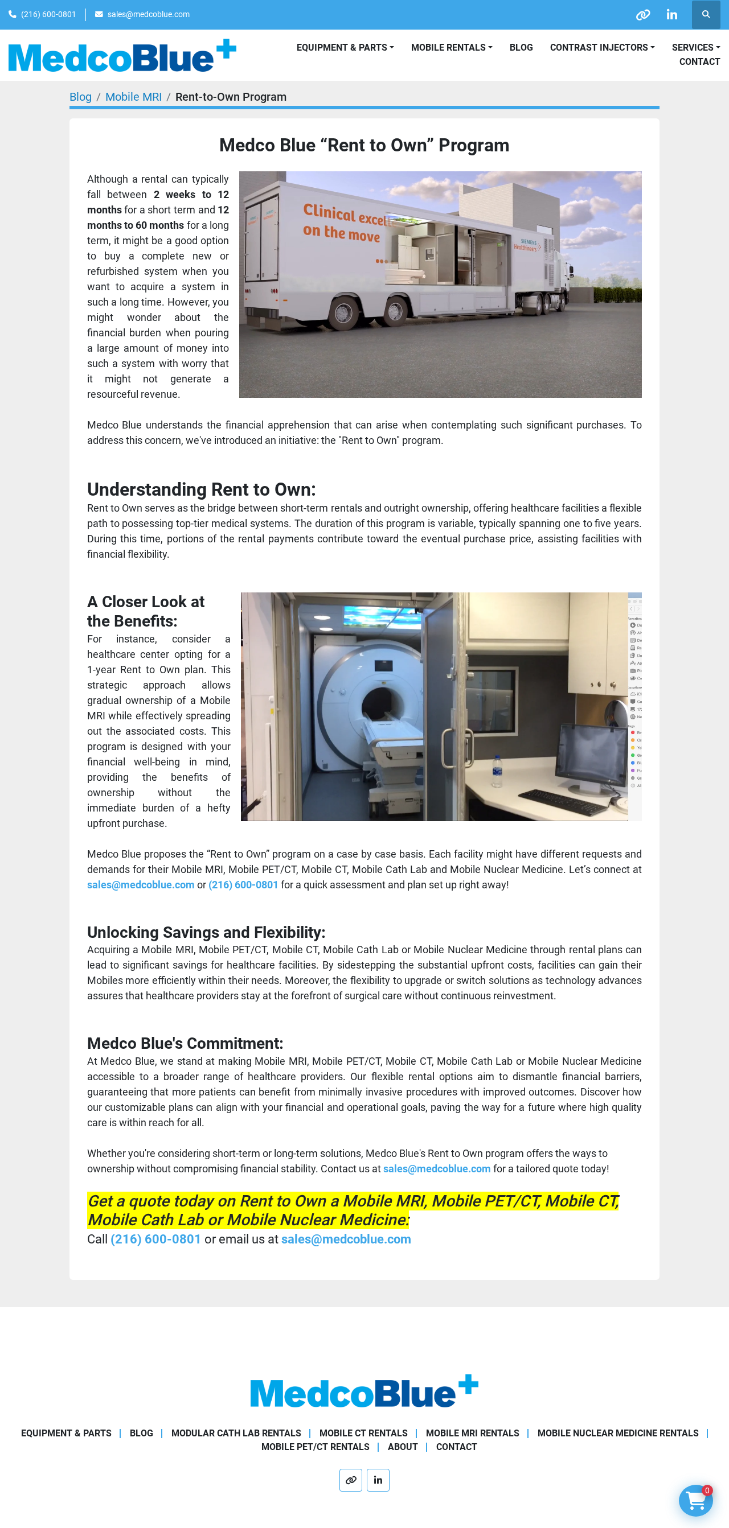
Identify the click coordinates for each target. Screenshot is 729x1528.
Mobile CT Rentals (364, 1433)
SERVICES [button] (693, 47)
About (403, 1446)
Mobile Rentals (448, 47)
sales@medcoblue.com (149, 14)
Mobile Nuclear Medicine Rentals (618, 1433)
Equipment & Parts (66, 1433)
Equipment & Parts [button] (342, 47)
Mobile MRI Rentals (472, 1433)
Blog (521, 47)
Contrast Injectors (599, 47)
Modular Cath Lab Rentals (236, 1433)
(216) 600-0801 (48, 14)
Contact (699, 61)
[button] (452, 48)
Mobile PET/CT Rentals (315, 1446)
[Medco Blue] (364, 1390)
